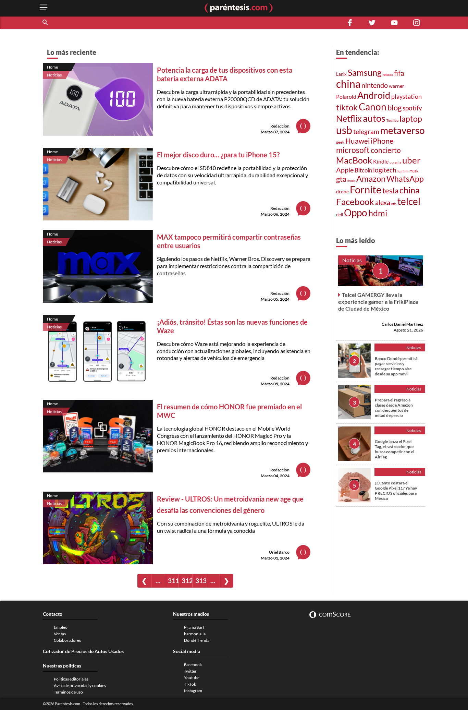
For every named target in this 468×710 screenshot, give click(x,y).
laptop (410, 118)
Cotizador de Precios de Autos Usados (83, 651)
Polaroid (346, 96)
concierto (386, 150)
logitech (384, 170)
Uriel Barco (279, 552)
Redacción (280, 126)
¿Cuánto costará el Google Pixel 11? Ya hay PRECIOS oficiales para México (396, 490)
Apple (345, 170)
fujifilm (402, 171)
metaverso (402, 130)
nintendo (374, 85)
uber (411, 160)
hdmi (377, 213)
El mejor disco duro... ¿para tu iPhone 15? (218, 155)
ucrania (395, 162)
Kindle (381, 161)
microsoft (353, 150)
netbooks (388, 74)
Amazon (370, 178)
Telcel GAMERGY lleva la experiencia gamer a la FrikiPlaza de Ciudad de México (378, 301)
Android (373, 95)
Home (52, 67)
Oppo (355, 212)
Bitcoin (363, 170)
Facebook (355, 201)
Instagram (193, 690)
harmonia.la (195, 633)
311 (173, 581)
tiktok (347, 107)
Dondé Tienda (196, 640)
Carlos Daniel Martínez (402, 324)
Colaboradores (67, 640)
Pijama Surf (194, 627)
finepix (351, 180)
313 (200, 581)
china (348, 83)
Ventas (60, 633)
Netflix (349, 118)
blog (394, 107)
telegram (366, 131)
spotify (412, 108)
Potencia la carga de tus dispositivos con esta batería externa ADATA (224, 74)
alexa (382, 202)
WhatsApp (405, 178)
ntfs (393, 204)
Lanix (341, 74)
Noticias (54, 74)
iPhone (382, 140)
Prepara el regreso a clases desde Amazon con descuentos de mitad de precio (394, 407)
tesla (390, 190)
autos (374, 118)
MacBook (354, 160)
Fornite (365, 189)
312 (187, 581)
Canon (372, 106)
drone (342, 191)
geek (340, 142)
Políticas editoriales (71, 679)
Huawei (357, 140)
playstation (406, 96)
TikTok (190, 684)
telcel (408, 201)
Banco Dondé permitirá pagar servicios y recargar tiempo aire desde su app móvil (396, 366)
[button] (45, 23)
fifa (399, 73)
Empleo (60, 627)
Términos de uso (68, 692)
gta (341, 178)
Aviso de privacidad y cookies (80, 685)
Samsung (365, 72)
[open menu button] (43, 8)
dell (339, 214)
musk (413, 171)
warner (396, 86)
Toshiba (392, 120)
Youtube (191, 677)
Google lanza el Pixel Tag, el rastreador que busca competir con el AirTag (394, 449)
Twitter (190, 671)
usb (344, 130)
